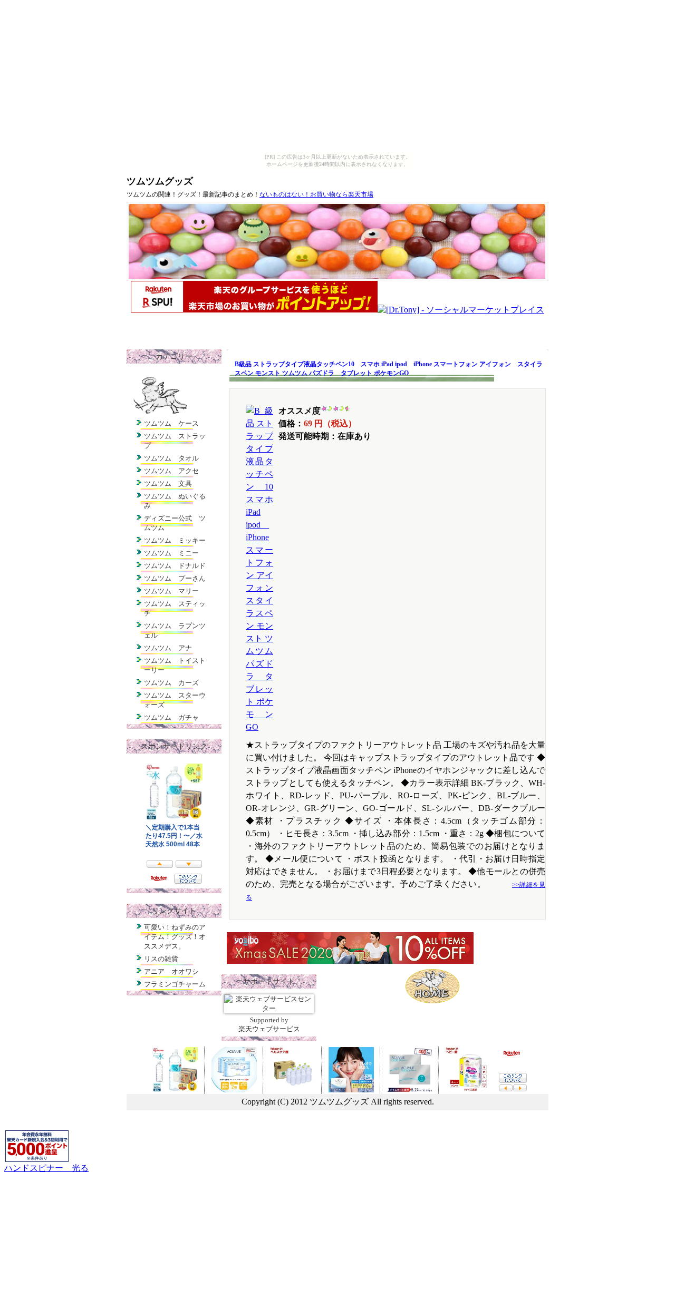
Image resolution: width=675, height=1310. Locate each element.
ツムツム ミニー (171, 553)
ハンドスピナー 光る (46, 1168)
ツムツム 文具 (168, 483)
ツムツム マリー (171, 591)
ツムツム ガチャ (171, 717)
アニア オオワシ (171, 971)
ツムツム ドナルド (175, 566)
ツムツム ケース (171, 423)
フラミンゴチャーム (175, 984)
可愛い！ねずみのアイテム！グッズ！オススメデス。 (175, 936)
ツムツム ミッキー (175, 540)
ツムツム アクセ (171, 471)
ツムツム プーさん (175, 578)
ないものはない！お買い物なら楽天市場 (316, 194)
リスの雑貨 (161, 959)
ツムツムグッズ (160, 181)
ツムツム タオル (171, 458)
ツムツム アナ (168, 648)
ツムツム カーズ (171, 683)
